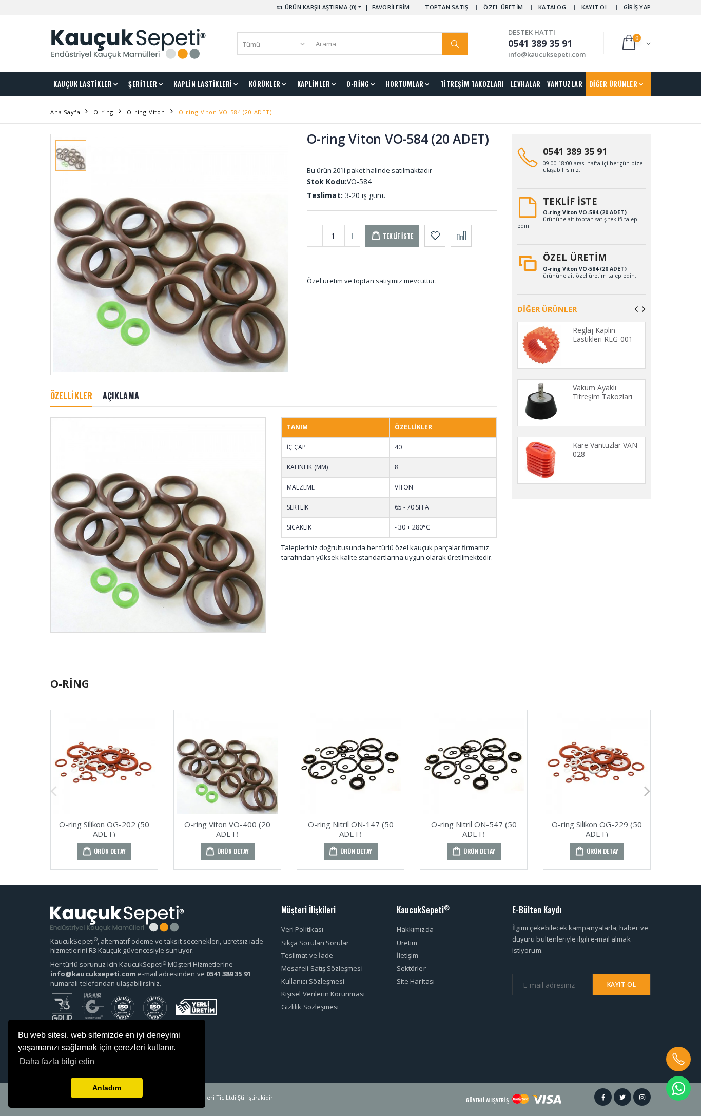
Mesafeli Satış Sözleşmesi (322, 968)
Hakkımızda (415, 929)
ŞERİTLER (142, 84)
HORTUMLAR (404, 84)
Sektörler (411, 968)
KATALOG (552, 7)
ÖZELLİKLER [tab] (71, 395)
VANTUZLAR (565, 84)
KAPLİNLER (313, 84)
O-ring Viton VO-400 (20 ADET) (227, 829)
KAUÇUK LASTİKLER (82, 84)
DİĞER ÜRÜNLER (613, 84)
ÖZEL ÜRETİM (503, 7)
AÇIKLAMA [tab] (121, 395)
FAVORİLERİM (391, 7)
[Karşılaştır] (461, 236)
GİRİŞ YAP (637, 7)
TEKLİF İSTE (570, 201)
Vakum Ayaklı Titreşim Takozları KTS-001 (602, 396)
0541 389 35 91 (575, 151)
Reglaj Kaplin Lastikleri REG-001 (603, 334)
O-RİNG (357, 84)
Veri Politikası (302, 929)
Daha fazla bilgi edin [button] (57, 1061)
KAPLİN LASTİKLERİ (202, 84)
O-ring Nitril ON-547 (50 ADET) (474, 829)
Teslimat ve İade (307, 955)
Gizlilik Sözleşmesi (310, 1006)
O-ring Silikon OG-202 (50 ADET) (104, 829)
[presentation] (636, 309)
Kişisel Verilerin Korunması (323, 993)
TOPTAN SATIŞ (446, 7)
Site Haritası (416, 981)
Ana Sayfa (65, 112)
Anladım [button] (106, 1088)
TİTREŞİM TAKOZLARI (472, 84)
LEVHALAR (526, 84)
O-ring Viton (146, 112)
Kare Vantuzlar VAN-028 (606, 449)
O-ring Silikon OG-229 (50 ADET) (597, 829)
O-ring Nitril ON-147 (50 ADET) (351, 829)
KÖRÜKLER (265, 84)
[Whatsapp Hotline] (678, 1088)
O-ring (103, 112)
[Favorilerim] (434, 236)
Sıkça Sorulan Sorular (315, 942)
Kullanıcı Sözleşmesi (312, 981)
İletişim (408, 955)
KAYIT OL (594, 7)
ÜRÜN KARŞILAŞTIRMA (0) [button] (320, 7)
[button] (635, 43)
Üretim (407, 942)
